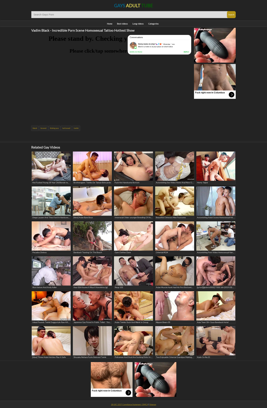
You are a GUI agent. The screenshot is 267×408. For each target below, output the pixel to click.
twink (76, 128)
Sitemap (152, 404)
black (35, 128)
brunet (44, 128)
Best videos (122, 23)
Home (109, 23)
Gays (133, 5)
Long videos (138, 23)
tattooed (66, 128)
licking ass (54, 128)
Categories (153, 23)
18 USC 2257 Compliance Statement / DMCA (129, 404)
